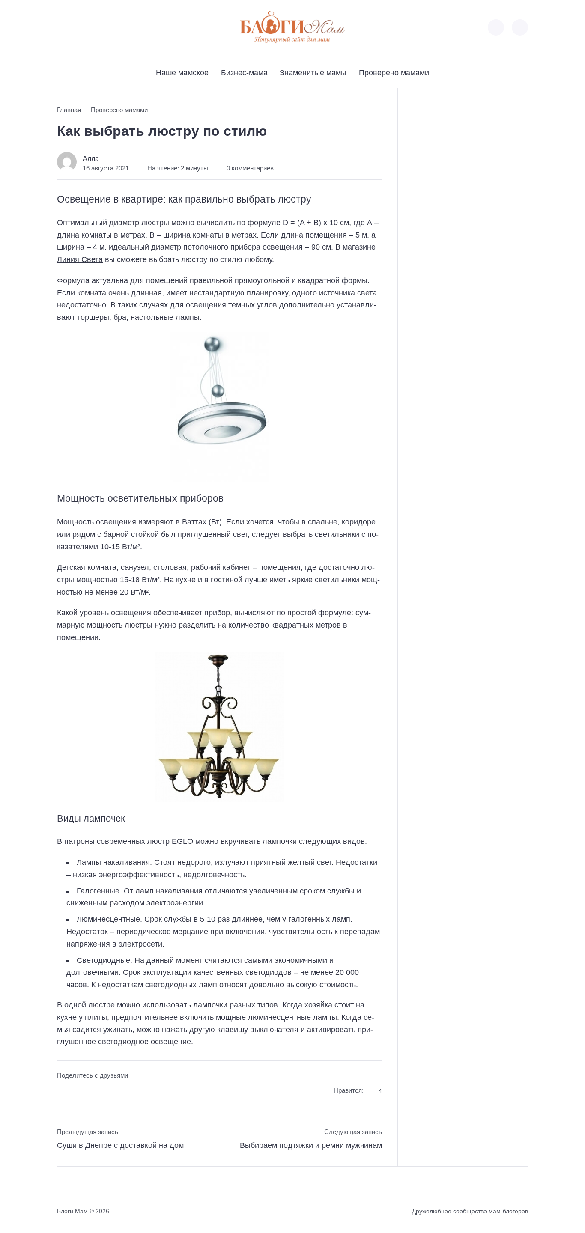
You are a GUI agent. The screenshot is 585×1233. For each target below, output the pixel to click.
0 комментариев (250, 168)
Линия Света (80, 259)
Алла (91, 158)
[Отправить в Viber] (96, 1092)
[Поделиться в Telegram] (79, 1092)
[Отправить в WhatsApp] (111, 1092)
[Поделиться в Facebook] (63, 1092)
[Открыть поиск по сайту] (520, 27)
